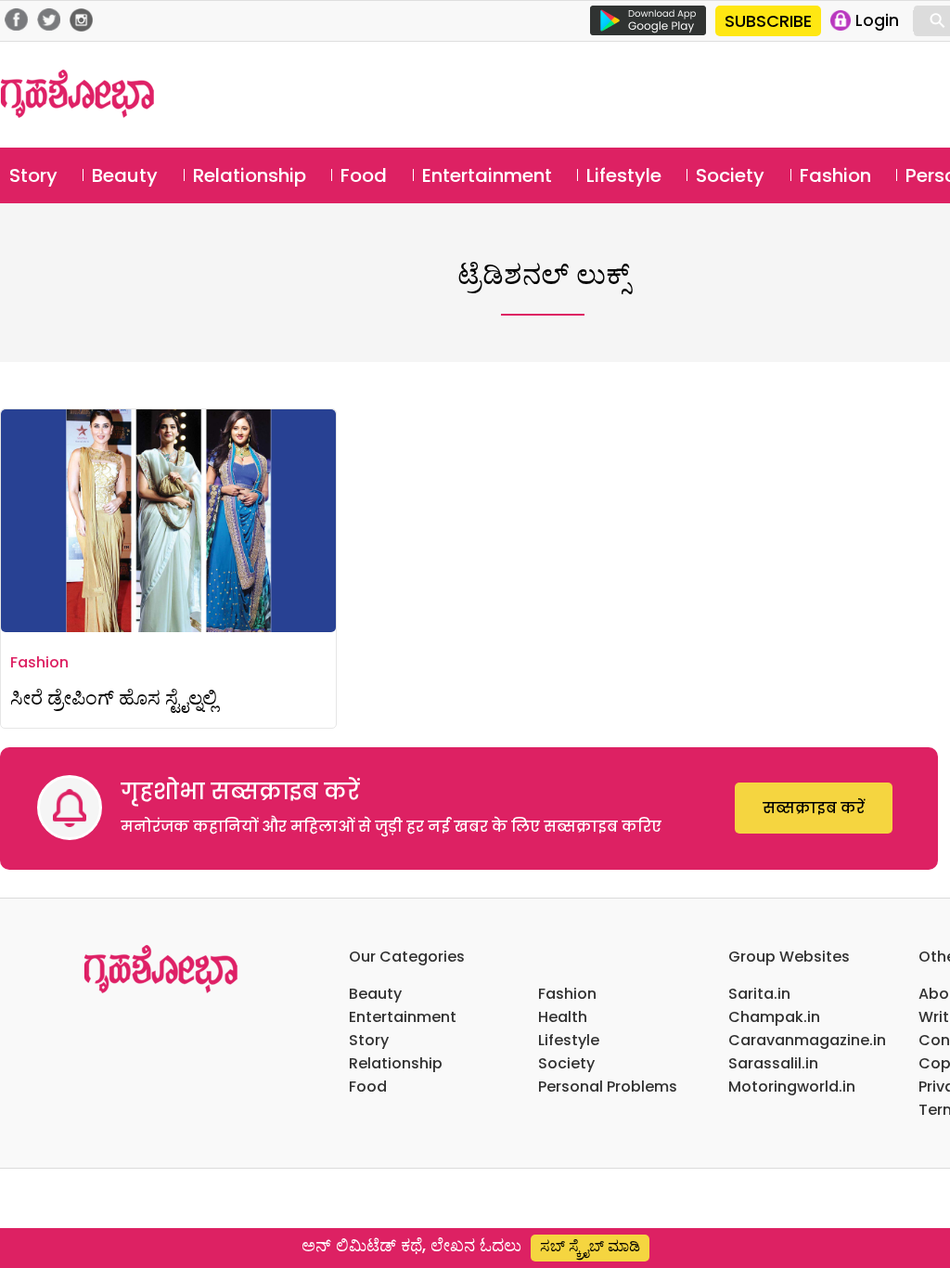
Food (363, 175)
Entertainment (487, 175)
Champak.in (774, 1017)
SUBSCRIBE (768, 20)
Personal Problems (607, 1086)
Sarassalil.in (773, 1063)
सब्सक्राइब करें (814, 808)
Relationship (249, 175)
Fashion (835, 175)
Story (33, 175)
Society (730, 175)
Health (562, 1017)
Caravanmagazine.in (807, 1040)
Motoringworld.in (791, 1086)
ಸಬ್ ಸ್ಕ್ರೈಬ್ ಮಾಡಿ (590, 1246)
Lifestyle (623, 175)
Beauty (125, 175)
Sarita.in (759, 993)
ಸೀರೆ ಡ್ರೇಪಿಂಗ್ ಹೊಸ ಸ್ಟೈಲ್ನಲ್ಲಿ (113, 697)
